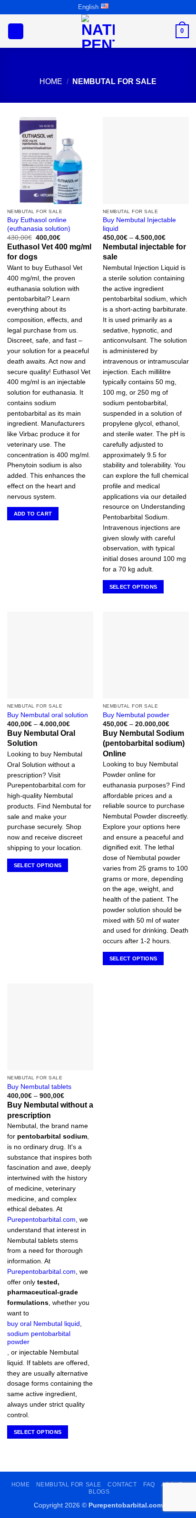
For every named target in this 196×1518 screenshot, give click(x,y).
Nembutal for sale (68, 1484)
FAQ (149, 1484)
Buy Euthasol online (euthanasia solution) (38, 224)
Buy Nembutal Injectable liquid (139, 224)
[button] (15, 31)
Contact (122, 1484)
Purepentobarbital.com (41, 1219)
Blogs (98, 1491)
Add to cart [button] (33, 514)
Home (50, 81)
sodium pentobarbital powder (38, 1338)
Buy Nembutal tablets (39, 1086)
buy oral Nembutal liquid (43, 1323)
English (88, 7)
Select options (133, 587)
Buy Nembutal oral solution (47, 715)
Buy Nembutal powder (136, 715)
